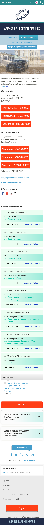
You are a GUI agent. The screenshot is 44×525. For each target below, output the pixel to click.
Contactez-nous (8, 490)
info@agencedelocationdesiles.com (15, 178)
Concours (6, 485)
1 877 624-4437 (28, 460)
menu (9, 2)
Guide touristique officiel (11, 499)
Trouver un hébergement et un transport (18, 494)
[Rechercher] (41, 2)
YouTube (21, 455)
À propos (6, 481)
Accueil (5, 472)
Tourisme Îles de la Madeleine (22, 14)
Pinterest (27, 455)
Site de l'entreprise (10, 183)
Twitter (16, 454)
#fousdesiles (22, 447)
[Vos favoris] (36, 2)
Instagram (32, 455)
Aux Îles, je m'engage (22, 522)
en (31, 2)
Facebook (12, 454)
